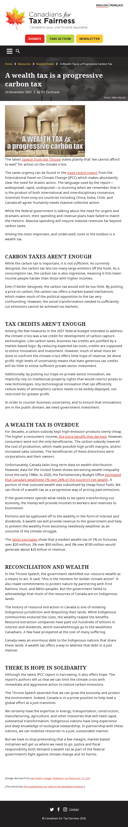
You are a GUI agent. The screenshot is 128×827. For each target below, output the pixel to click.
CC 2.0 (85, 778)
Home (8, 64)
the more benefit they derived (82, 436)
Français (116, 5)
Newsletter (89, 39)
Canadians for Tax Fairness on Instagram (65, 809)
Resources (24, 64)
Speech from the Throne (41, 159)
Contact (74, 809)
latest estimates (25, 539)
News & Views (45, 64)
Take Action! (60, 39)
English (102, 5)
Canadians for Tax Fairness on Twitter (51, 809)
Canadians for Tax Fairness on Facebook (58, 809)
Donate (34, 39)
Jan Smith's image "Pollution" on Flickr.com (55, 778)
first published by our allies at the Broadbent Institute (53, 786)
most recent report (82, 172)
